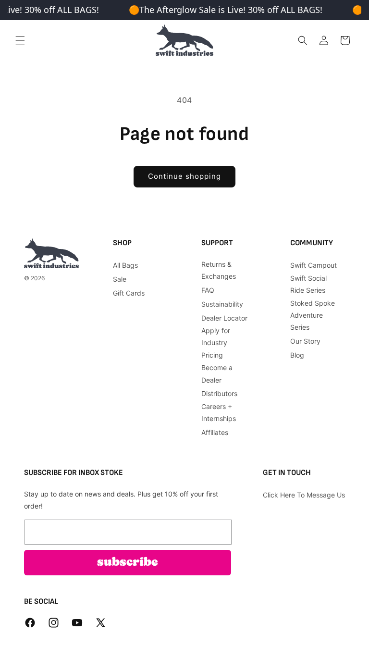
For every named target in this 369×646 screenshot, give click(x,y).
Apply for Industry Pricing (215, 342)
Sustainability (222, 304)
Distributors (219, 393)
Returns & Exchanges (218, 270)
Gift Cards (129, 293)
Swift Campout (313, 265)
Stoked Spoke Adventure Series (312, 315)
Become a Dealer (217, 373)
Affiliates (214, 432)
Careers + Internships (218, 412)
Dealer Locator (224, 318)
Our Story (305, 341)
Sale (119, 279)
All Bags (125, 265)
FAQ (207, 290)
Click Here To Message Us (304, 495)
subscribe (127, 563)
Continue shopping (184, 176)
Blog (297, 355)
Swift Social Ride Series (308, 284)
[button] (20, 40)
